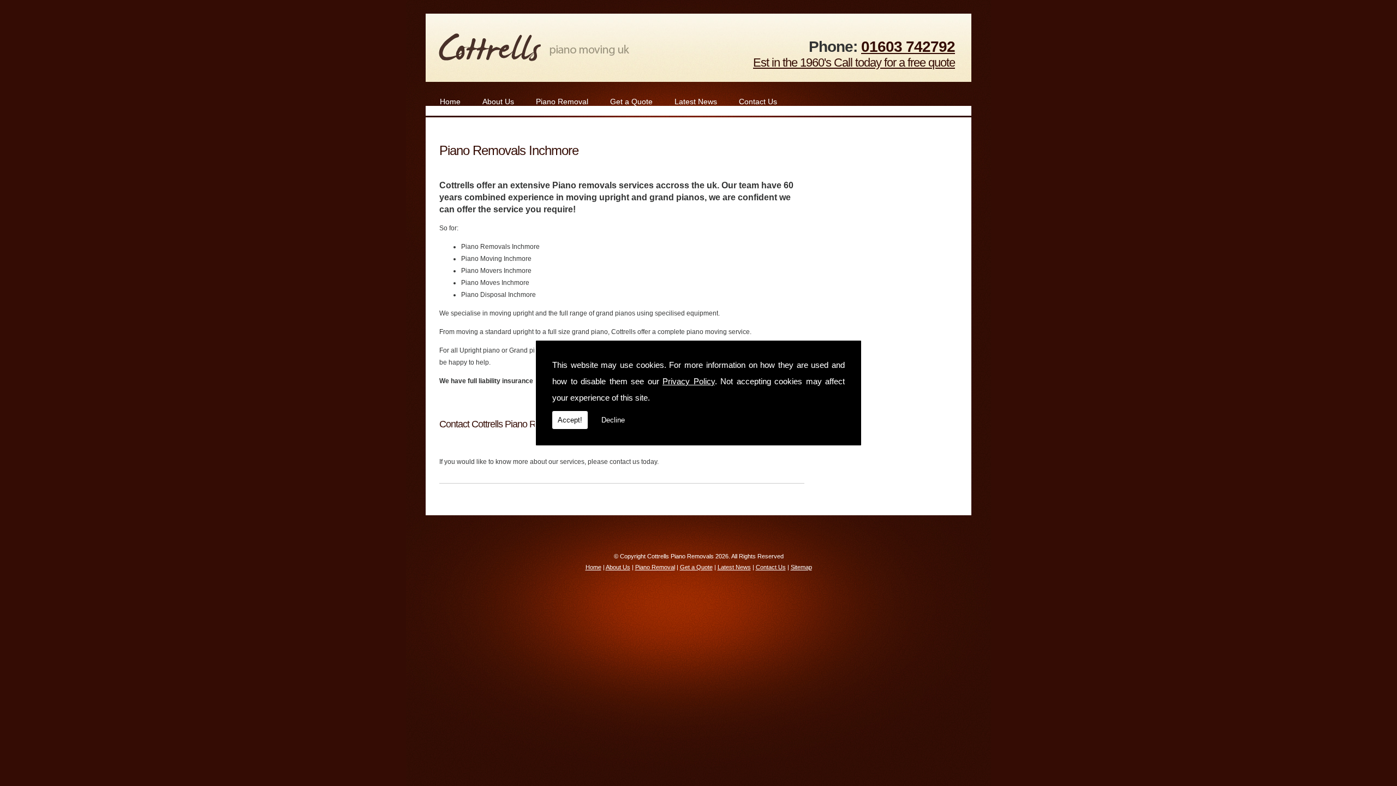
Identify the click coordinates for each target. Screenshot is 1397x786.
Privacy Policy (688, 381)
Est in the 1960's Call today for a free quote (854, 62)
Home (450, 101)
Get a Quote (631, 101)
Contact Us (758, 101)
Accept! (570, 420)
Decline (613, 420)
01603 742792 (908, 46)
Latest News (695, 101)
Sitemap (801, 567)
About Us (498, 101)
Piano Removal (562, 101)
